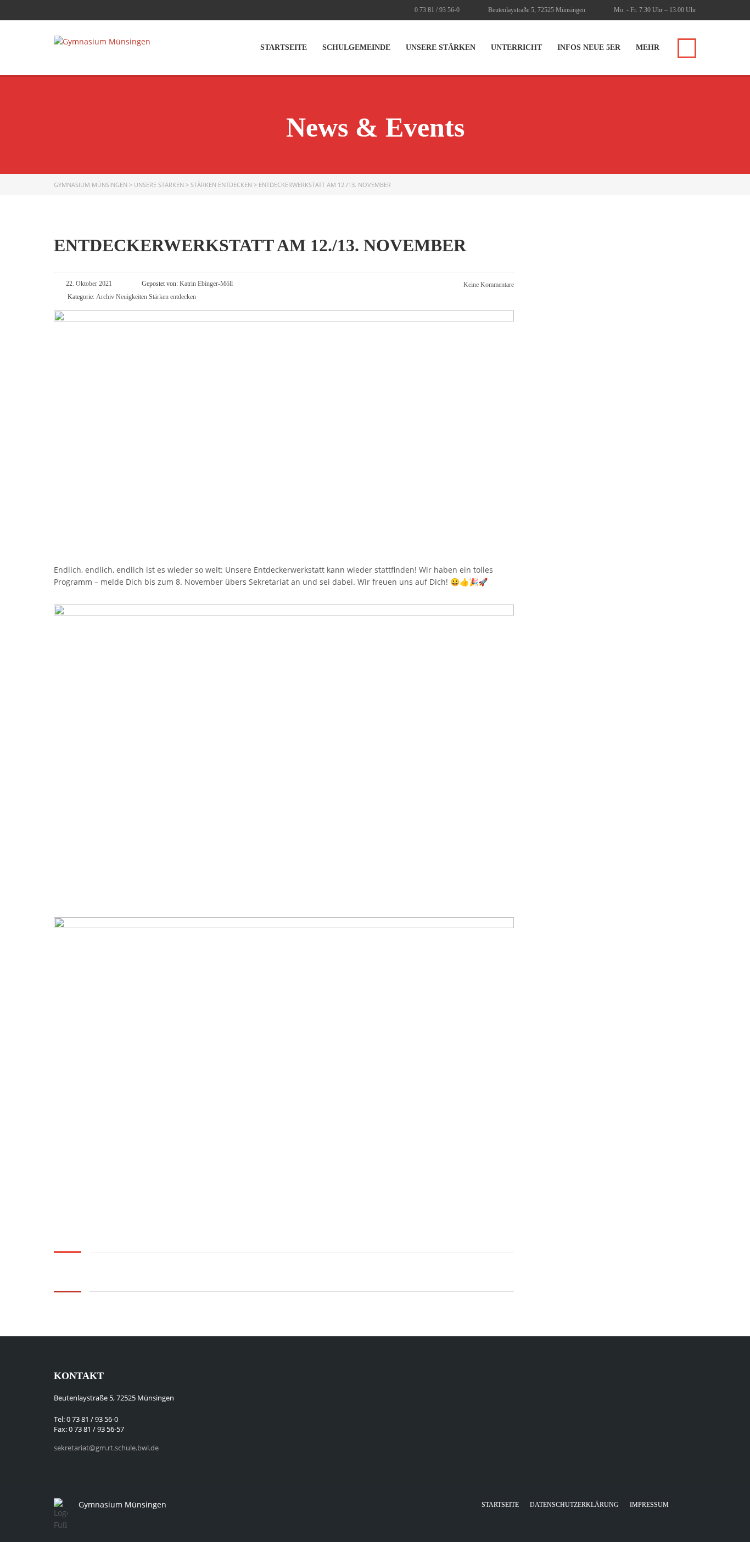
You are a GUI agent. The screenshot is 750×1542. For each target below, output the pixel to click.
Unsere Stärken (440, 47)
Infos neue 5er (588, 47)
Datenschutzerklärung (574, 1505)
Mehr (647, 47)
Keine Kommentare (488, 285)
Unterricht (516, 47)
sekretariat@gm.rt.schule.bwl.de (106, 1448)
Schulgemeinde (356, 47)
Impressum (649, 1505)
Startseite (283, 47)
